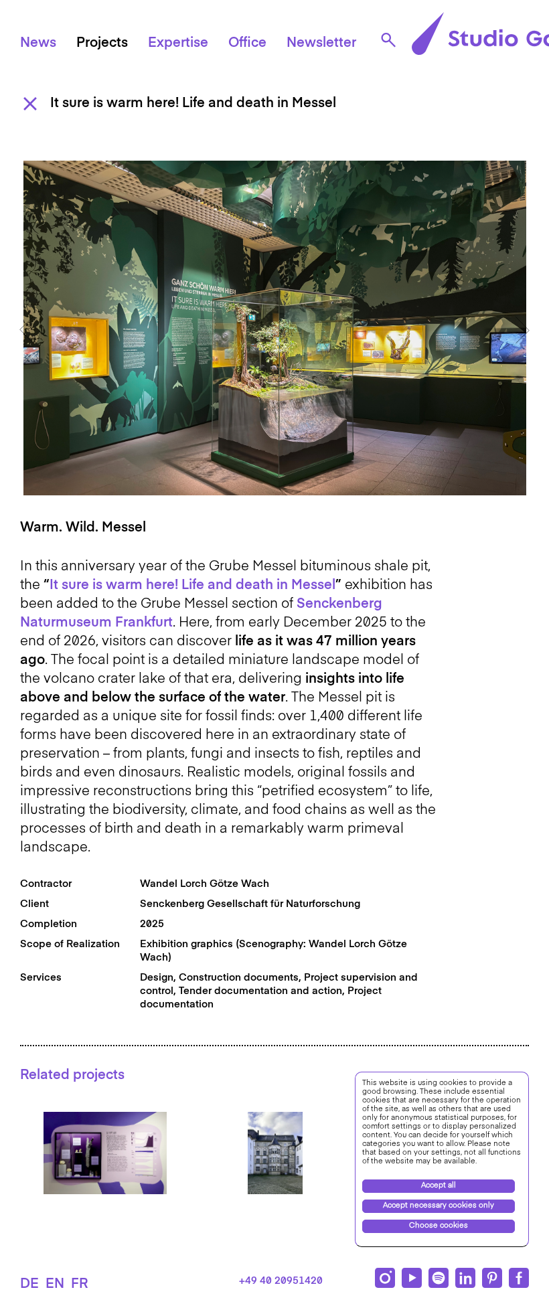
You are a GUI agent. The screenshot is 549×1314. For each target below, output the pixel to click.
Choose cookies (438, 1226)
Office (247, 43)
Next (522, 330)
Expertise (178, 43)
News (38, 43)
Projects (102, 43)
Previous (26, 330)
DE (29, 1284)
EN (55, 1284)
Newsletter (321, 43)
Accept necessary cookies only (438, 1206)
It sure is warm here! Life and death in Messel (192, 585)
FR (79, 1284)
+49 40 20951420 (281, 1281)
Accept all (438, 1185)
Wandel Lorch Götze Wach (204, 884)
